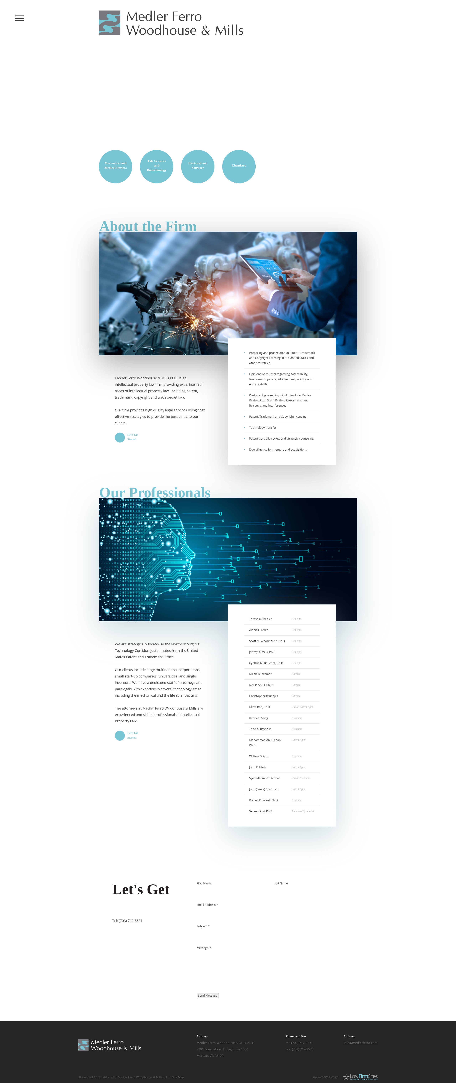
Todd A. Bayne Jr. (260, 729)
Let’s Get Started (132, 437)
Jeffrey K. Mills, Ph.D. (262, 652)
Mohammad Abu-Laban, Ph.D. (265, 742)
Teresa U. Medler (260, 619)
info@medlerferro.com (360, 1043)
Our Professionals (155, 492)
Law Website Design (325, 1077)
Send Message (207, 996)
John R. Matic (257, 767)
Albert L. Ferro (258, 630)
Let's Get (140, 896)
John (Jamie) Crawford (263, 789)
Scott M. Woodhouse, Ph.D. (267, 641)
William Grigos (259, 756)
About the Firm (148, 226)
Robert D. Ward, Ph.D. (264, 800)
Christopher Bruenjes (263, 696)
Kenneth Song (258, 718)
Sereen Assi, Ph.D (261, 811)
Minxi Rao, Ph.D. (260, 707)
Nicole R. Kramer (260, 674)
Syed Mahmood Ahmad (265, 778)
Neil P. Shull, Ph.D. (261, 685)
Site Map (178, 1077)
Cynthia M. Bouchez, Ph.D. (266, 663)
